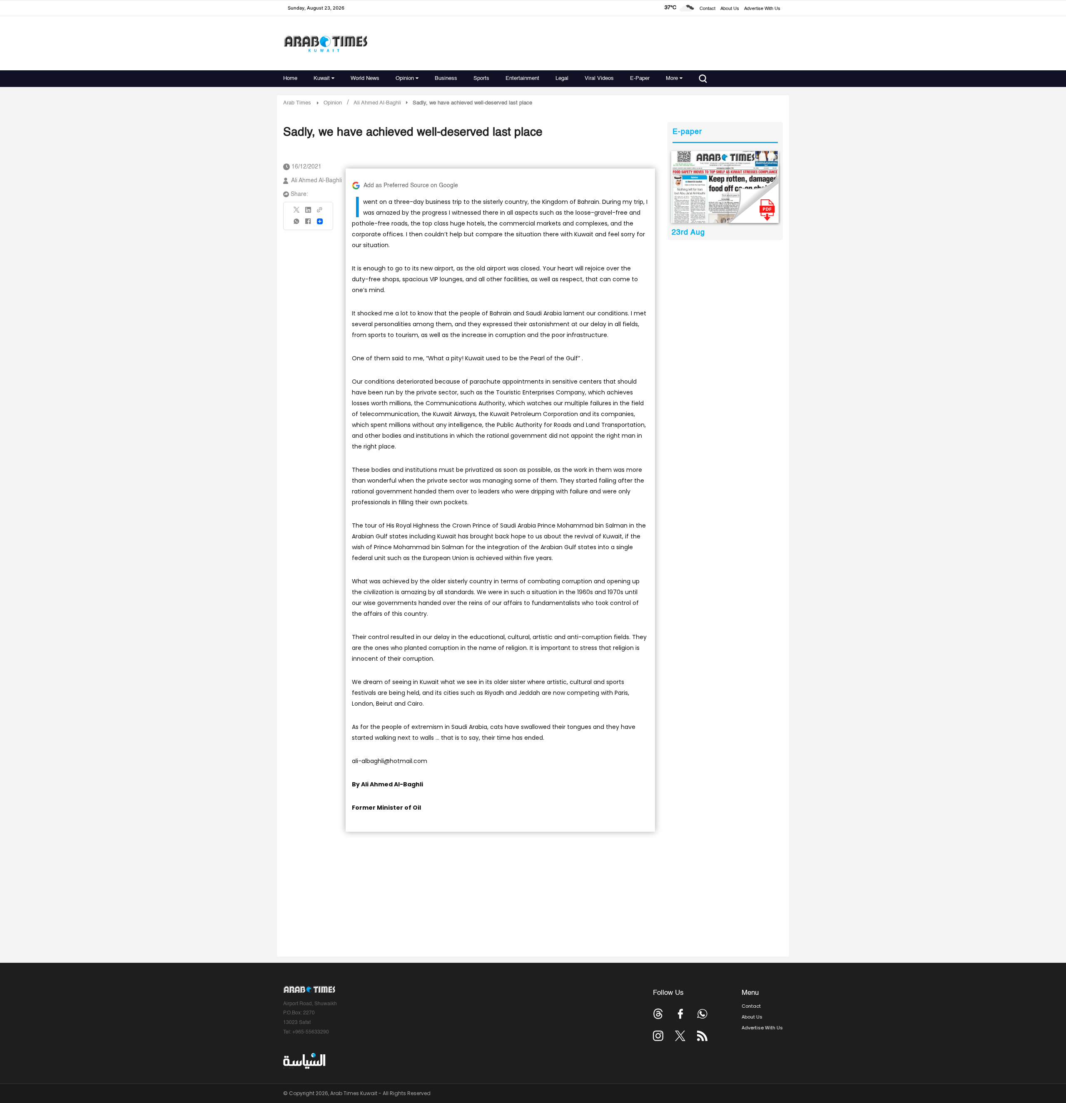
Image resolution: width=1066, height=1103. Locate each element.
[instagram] (658, 1036)
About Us (729, 9)
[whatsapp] (297, 224)
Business (446, 78)
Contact (707, 9)
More (672, 78)
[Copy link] (320, 212)
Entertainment (522, 78)
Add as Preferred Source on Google (411, 185)
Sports (481, 78)
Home (290, 78)
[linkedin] (308, 212)
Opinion (405, 78)
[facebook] (308, 224)
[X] (297, 212)
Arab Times (297, 103)
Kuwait (322, 78)
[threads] (658, 1014)
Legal (561, 78)
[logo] (325, 43)
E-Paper (640, 78)
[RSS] (702, 1036)
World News (365, 78)
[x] (680, 1036)
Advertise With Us (762, 9)
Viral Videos (599, 78)
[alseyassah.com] (304, 1061)
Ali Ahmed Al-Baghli (316, 180)
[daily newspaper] (725, 187)
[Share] (320, 221)
